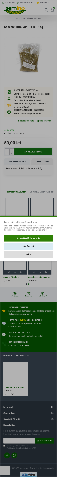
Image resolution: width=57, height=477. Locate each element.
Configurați (28, 246)
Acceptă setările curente (28, 238)
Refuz (28, 254)
